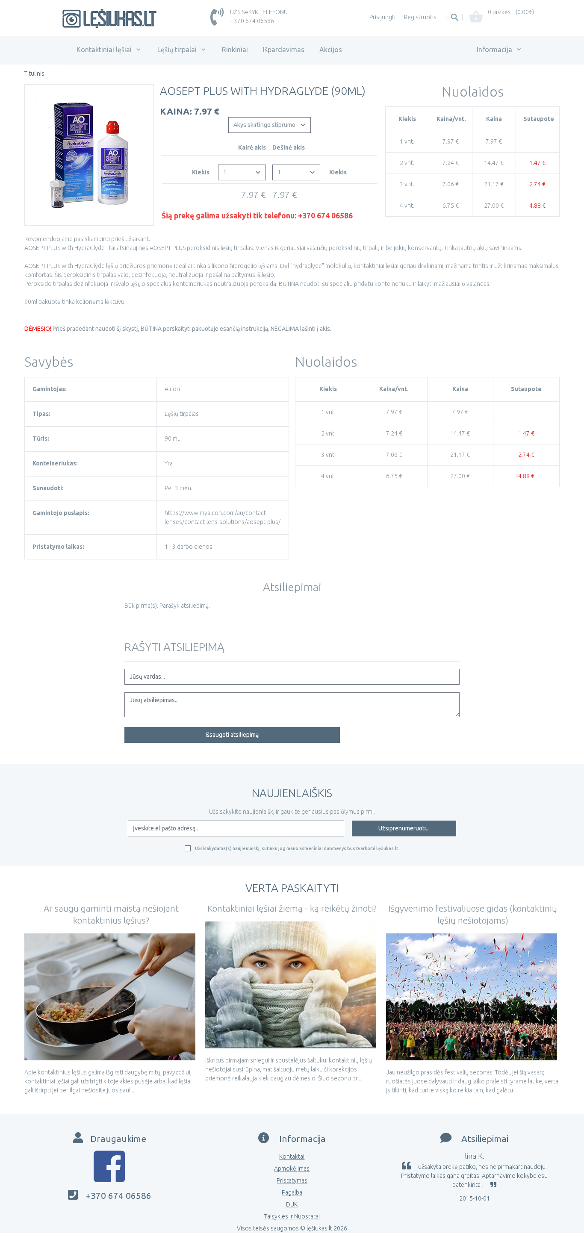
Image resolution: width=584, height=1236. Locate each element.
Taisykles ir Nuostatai (292, 1216)
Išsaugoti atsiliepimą (232, 734)
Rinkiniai (235, 49)
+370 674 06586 (252, 21)
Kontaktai (291, 1156)
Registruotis (420, 17)
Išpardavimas (283, 49)
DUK (292, 1204)
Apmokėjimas (292, 1168)
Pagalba (292, 1192)
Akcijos (330, 49)
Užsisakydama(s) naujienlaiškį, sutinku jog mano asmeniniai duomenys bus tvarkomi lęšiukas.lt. (297, 848)
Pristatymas (292, 1180)
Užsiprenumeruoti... (404, 828)
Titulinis (34, 73)
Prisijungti (382, 17)
